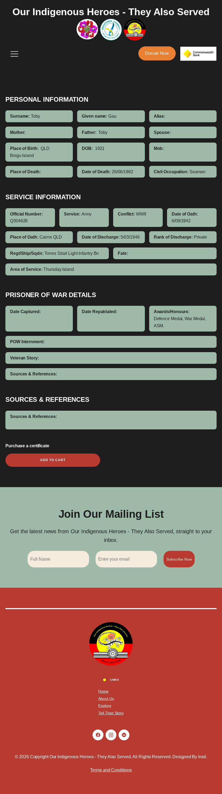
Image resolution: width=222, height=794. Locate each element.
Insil (202, 756)
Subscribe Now (179, 559)
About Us (106, 698)
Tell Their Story (110, 713)
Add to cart (53, 460)
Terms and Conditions (111, 770)
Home (103, 691)
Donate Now (157, 53)
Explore (104, 705)
